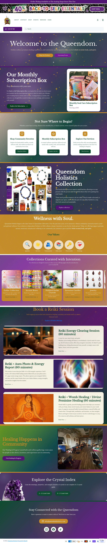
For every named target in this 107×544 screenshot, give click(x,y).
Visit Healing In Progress (13, 458)
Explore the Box (53, 151)
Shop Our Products (44, 55)
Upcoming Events (63, 55)
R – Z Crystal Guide (62, 493)
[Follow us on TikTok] (60, 529)
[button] (103, 20)
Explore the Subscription (17, 106)
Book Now (62, 351)
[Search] (25, 29)
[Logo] (7, 20)
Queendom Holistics (12, 540)
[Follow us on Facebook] (53, 529)
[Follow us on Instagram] (46, 529)
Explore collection (64, 207)
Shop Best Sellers (21, 151)
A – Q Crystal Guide (44, 493)
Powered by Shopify (22, 540)
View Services (85, 151)
